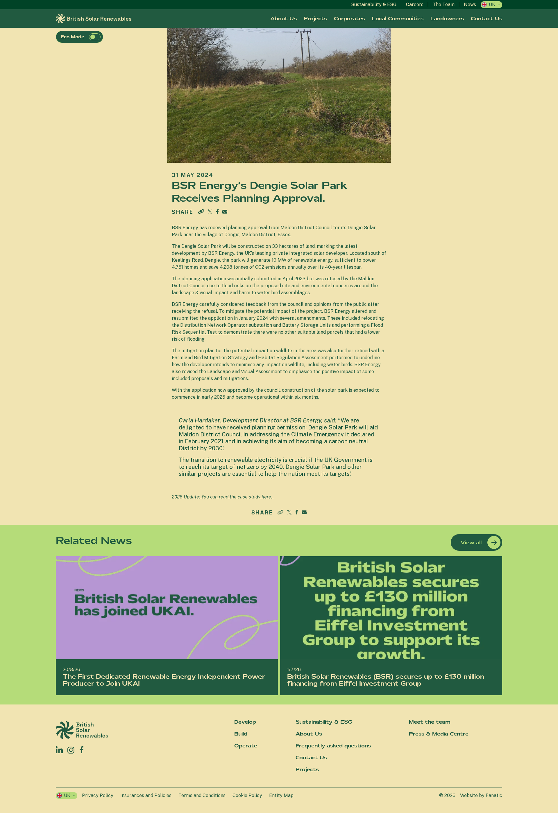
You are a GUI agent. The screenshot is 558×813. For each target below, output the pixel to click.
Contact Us (486, 18)
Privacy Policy (97, 795)
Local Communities (397, 18)
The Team (444, 4)
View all (471, 542)
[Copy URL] (201, 212)
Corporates (349, 18)
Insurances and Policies (145, 795)
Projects (315, 18)
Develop (245, 722)
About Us (283, 18)
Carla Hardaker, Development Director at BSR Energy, (251, 420)
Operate (245, 745)
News (470, 4)
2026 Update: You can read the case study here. (222, 497)
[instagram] (71, 749)
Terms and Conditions (202, 795)
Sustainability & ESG (374, 4)
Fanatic (494, 795)
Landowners (447, 18)
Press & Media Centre (438, 734)
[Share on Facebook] (217, 210)
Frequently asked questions (333, 745)
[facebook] (81, 748)
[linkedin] (59, 749)
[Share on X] (210, 211)
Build (240, 734)
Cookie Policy (247, 795)
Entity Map (281, 795)
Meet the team (429, 722)
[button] (95, 36)
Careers (414, 4)
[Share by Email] (224, 211)
